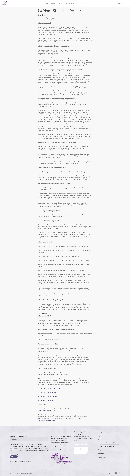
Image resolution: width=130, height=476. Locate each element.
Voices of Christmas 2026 (107, 442)
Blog (99, 450)
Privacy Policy (102, 457)
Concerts (100, 440)
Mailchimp (18, 461)
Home (100, 436)
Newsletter (101, 453)
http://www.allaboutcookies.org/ (76, 162)
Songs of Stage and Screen (107, 446)
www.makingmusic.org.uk (46, 420)
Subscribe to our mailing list (18, 436)
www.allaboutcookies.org (46, 410)
